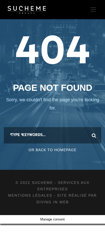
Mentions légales (31, 195)
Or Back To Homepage (52, 150)
